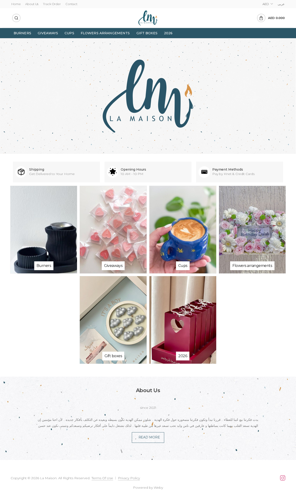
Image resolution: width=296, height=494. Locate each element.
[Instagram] (282, 478)
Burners (22, 33)
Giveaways (48, 33)
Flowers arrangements (105, 33)
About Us (31, 4)
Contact (71, 4)
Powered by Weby (148, 487)
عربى (281, 4)
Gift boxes (146, 33)
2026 (168, 33)
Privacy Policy (129, 478)
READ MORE (149, 437)
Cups (69, 33)
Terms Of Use (102, 478)
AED (265, 4)
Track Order (52, 4)
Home (16, 4)
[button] (16, 18)
